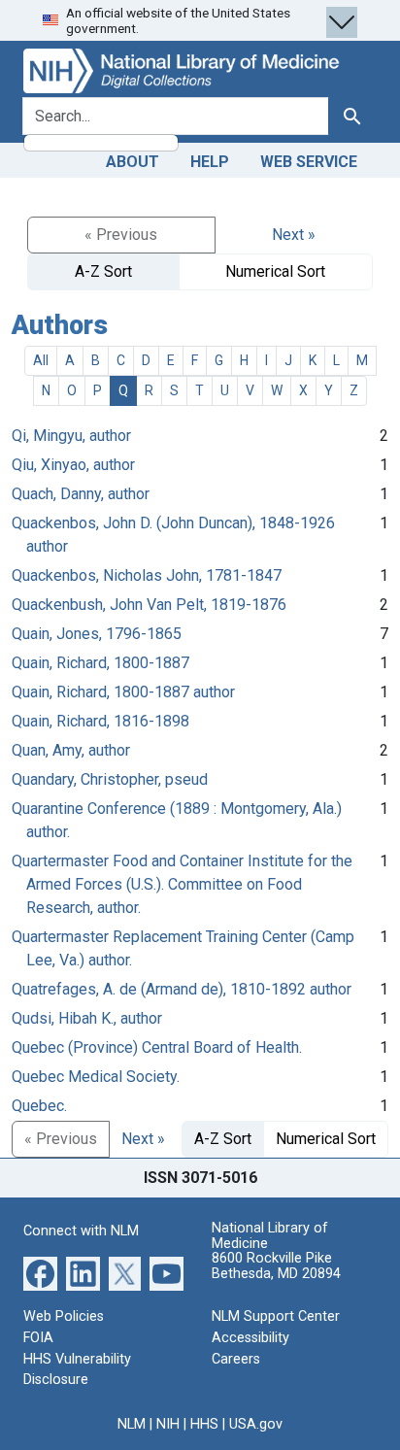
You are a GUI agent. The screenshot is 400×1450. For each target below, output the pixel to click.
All (41, 360)
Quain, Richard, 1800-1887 (100, 663)
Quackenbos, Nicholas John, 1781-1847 (147, 575)
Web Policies (63, 1316)
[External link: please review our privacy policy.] (40, 1273)
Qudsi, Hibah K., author (87, 1018)
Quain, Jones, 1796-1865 (97, 633)
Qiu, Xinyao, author (73, 464)
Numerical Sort (275, 271)
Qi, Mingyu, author (71, 435)
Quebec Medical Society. (96, 1076)
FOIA (38, 1338)
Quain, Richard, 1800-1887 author (123, 692)
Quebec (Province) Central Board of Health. (157, 1047)
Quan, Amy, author (71, 750)
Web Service (308, 161)
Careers (236, 1359)
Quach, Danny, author (81, 494)
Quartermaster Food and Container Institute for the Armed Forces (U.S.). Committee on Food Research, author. (182, 884)
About (132, 161)
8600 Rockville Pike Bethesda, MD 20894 (276, 1266)
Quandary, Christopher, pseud (110, 779)
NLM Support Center (276, 1316)
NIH (168, 1424)
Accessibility (250, 1338)
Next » (294, 234)
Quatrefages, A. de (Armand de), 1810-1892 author (181, 989)
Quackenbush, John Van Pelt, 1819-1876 (149, 604)
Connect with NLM (81, 1231)
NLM (131, 1424)
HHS (204, 1424)
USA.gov (256, 1424)
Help (209, 161)
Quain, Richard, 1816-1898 (100, 721)
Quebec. (39, 1105)
